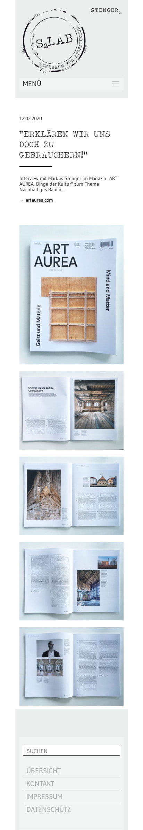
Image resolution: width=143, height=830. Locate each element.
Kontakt (40, 783)
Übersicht (43, 771)
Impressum (44, 796)
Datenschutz (48, 809)
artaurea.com (39, 200)
